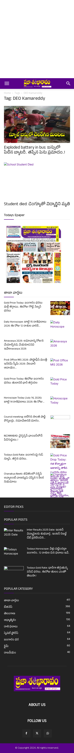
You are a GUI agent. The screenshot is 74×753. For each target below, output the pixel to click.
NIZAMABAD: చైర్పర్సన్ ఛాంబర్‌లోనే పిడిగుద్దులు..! (23, 438)
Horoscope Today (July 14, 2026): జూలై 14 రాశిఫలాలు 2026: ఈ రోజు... (24, 400)
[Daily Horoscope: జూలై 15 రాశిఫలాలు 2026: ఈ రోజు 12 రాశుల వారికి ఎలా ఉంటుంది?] (60, 327)
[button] (6, 83)
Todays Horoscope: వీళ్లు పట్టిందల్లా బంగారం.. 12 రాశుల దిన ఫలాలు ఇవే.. (48, 551)
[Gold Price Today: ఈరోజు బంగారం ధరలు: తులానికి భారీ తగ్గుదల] (60, 384)
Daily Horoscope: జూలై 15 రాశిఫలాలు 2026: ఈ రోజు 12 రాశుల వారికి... (25, 324)
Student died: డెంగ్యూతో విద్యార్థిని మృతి (37, 204)
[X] (37, 733)
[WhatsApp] (48, 733)
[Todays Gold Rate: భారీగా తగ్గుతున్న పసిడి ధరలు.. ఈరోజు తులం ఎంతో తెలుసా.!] (14, 573)
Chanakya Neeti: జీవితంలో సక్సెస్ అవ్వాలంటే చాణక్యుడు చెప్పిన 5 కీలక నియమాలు (24, 478)
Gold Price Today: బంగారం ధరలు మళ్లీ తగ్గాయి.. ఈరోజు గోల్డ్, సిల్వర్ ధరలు (23, 307)
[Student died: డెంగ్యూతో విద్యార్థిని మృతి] (37, 181)
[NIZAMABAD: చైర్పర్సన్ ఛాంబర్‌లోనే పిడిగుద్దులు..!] (60, 441)
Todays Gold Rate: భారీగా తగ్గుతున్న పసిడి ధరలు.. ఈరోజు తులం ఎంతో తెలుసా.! (47, 572)
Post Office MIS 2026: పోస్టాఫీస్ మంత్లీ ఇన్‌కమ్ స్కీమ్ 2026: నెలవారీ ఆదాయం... (25, 364)
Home (7, 93)
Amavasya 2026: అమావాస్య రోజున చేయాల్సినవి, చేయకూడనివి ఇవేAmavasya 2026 (24, 345)
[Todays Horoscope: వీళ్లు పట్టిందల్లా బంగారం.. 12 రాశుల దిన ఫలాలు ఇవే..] (14, 552)
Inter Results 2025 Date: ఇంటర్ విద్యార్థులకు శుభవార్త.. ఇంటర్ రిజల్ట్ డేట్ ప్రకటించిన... (47, 534)
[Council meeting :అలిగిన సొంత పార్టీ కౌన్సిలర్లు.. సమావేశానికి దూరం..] (60, 422)
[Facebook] (26, 733)
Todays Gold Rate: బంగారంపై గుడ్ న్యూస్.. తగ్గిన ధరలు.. (23, 457)
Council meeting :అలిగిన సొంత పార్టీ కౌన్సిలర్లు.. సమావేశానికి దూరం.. (25, 419)
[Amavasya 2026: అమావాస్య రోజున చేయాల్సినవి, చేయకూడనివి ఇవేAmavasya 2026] (60, 346)
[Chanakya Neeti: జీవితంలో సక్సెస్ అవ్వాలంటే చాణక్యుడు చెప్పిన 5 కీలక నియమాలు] (60, 497)
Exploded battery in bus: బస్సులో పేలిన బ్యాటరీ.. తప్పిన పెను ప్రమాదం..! (34, 150)
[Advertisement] (37, 39)
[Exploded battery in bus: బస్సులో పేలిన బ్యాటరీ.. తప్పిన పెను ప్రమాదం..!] (37, 124)
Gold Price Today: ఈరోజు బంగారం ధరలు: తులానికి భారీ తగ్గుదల (24, 381)
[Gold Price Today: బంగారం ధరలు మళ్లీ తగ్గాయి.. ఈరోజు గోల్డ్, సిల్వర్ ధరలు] (60, 308)
